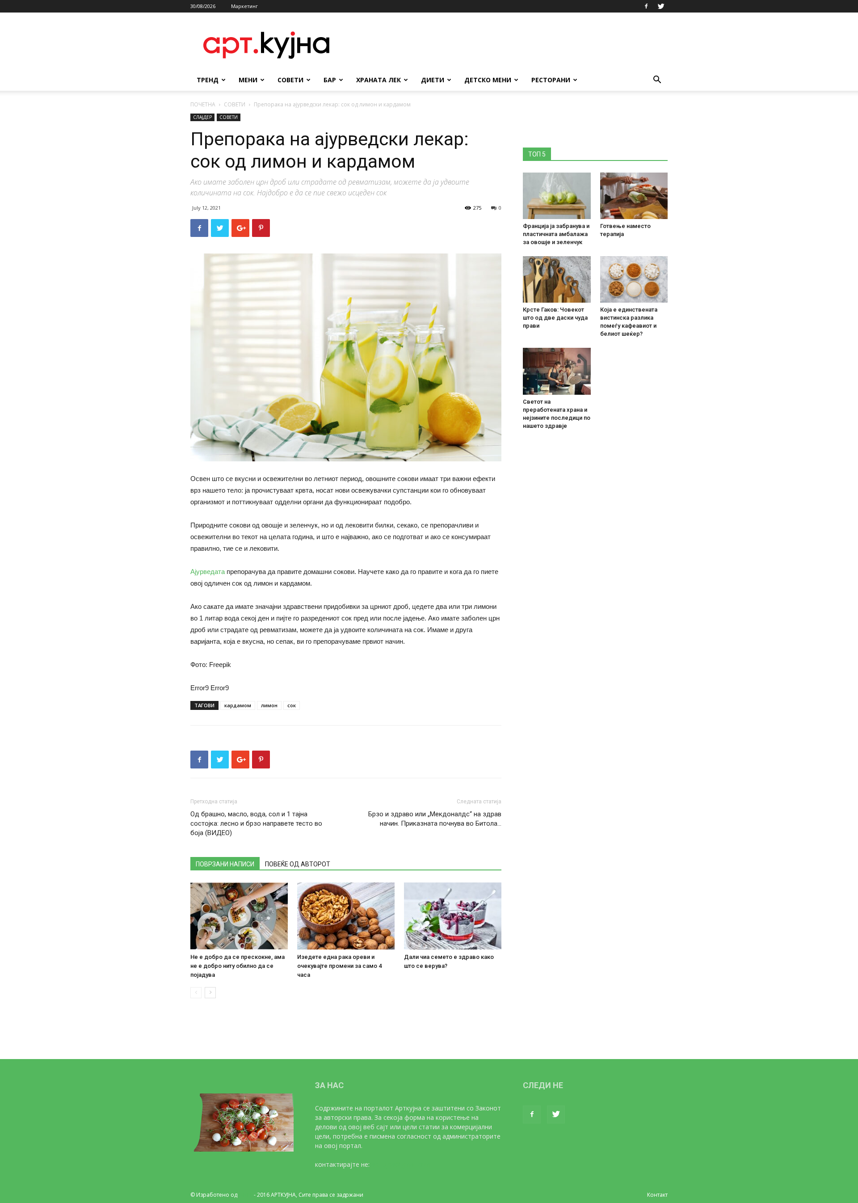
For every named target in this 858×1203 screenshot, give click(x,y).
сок (291, 705)
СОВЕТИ (290, 80)
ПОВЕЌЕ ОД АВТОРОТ (297, 864)
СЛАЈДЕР (202, 117)
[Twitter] (661, 6)
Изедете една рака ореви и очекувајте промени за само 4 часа (339, 966)
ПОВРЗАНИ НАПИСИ (225, 864)
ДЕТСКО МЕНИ (487, 80)
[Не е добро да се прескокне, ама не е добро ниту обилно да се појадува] (239, 916)
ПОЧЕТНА (202, 104)
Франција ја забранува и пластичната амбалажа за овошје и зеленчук (556, 234)
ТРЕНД (208, 80)
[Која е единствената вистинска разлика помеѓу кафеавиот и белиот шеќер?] (634, 279)
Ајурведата (207, 571)
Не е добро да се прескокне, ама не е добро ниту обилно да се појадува (237, 966)
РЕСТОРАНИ (550, 80)
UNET (245, 1195)
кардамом (237, 705)
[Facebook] (646, 6)
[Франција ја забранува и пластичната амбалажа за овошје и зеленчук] (557, 196)
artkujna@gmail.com (401, 1164)
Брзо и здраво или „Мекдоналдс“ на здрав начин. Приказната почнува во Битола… (434, 818)
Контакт (657, 1195)
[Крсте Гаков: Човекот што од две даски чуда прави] (557, 279)
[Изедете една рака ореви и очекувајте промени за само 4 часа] (346, 916)
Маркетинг (244, 6)
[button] (657, 80)
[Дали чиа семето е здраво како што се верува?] (452, 916)
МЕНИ (248, 80)
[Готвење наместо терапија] (634, 196)
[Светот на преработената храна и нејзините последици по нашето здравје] (557, 371)
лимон (269, 705)
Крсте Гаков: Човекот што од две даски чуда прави (555, 317)
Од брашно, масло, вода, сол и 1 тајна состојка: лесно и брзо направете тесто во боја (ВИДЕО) (256, 823)
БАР (330, 80)
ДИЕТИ (432, 80)
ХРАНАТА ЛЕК (378, 80)
